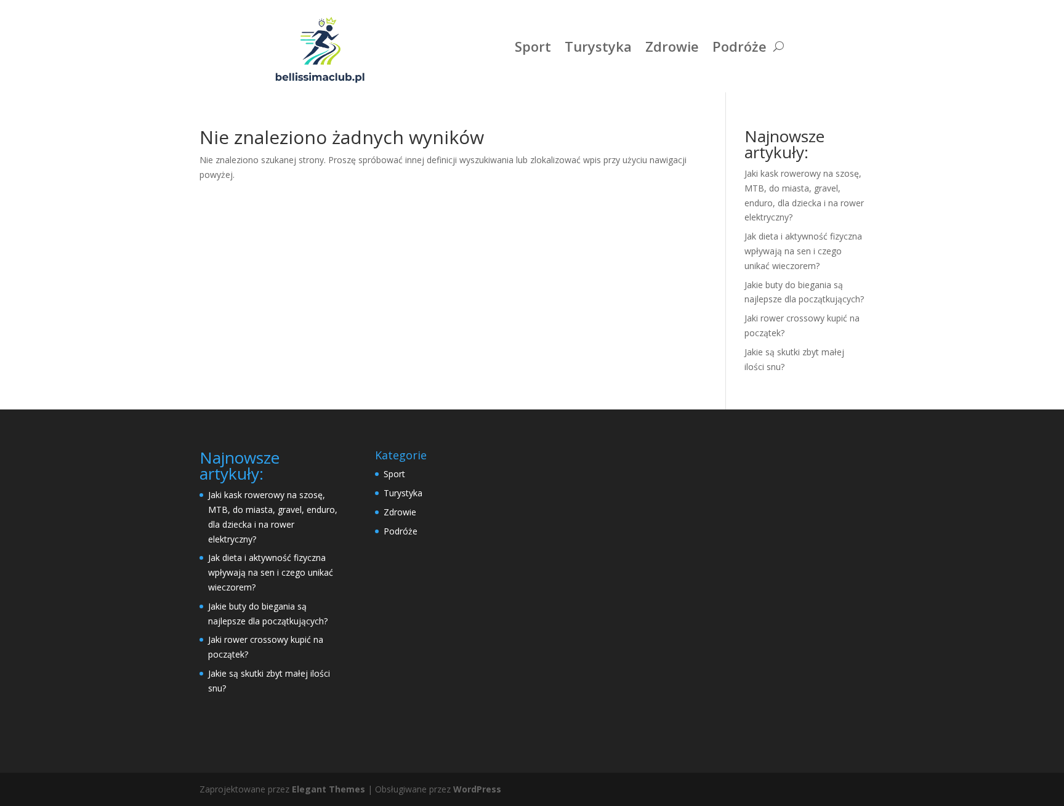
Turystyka (598, 46)
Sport (533, 46)
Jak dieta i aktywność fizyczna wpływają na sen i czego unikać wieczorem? (803, 251)
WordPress (477, 789)
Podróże (739, 46)
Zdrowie (672, 46)
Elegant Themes (328, 789)
